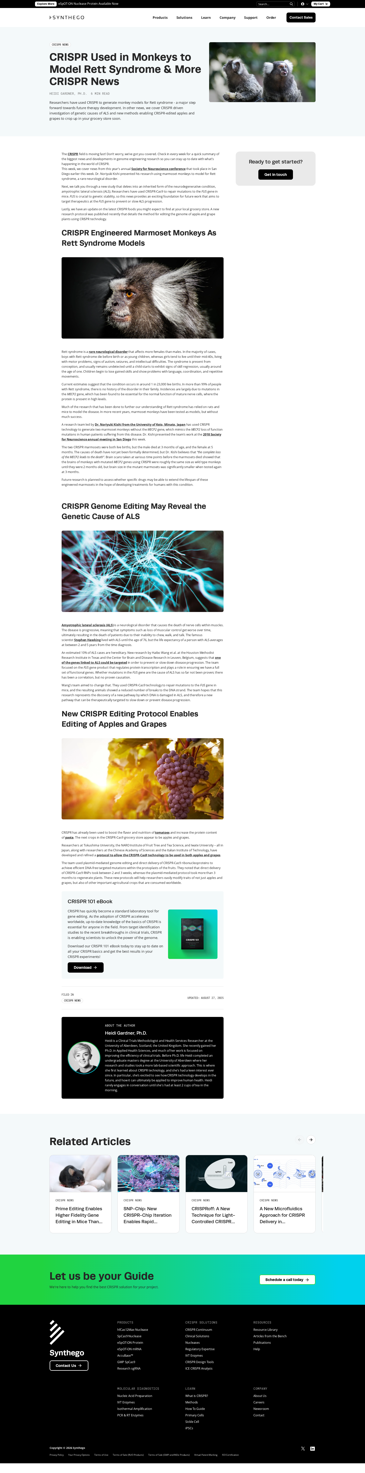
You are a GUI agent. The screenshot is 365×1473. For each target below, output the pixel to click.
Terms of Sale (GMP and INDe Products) (169, 1454)
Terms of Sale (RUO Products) (128, 1454)
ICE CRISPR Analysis (199, 1368)
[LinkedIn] (312, 1449)
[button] (304, 4)
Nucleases (192, 1342)
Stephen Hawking (87, 640)
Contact (258, 1415)
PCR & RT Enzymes (130, 1415)
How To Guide (195, 1409)
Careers (258, 1402)
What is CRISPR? (196, 1396)
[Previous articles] (299, 1139)
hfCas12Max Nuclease (132, 1330)
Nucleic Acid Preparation (134, 1396)
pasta (69, 837)
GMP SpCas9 (126, 1362)
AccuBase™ (125, 1355)
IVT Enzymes (194, 1355)
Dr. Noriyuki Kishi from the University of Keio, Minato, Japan (140, 424)
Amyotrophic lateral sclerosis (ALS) (87, 625)
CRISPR (73, 154)
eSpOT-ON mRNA (129, 1349)
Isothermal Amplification (134, 1409)
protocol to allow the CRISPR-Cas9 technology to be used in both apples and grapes (158, 855)
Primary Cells (194, 1415)
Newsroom (261, 1409)
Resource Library (265, 1330)
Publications (262, 1342)
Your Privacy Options (79, 1454)
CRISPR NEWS (72, 1000)
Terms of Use (101, 1454)
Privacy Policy (57, 1454)
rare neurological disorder (108, 352)
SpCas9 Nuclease (129, 1336)
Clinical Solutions (197, 1336)
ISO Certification (230, 1454)
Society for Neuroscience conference (158, 169)
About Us (260, 1396)
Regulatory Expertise (200, 1349)
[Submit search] (291, 4)
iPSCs (189, 1428)
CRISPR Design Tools (199, 1362)
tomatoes (162, 832)
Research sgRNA (128, 1368)
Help (256, 1349)
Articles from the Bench (270, 1336)
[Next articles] (311, 1139)
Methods (191, 1402)
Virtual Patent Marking (205, 1454)
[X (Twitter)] (303, 1449)
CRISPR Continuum (198, 1330)
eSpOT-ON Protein (130, 1342)
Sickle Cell (192, 1422)
